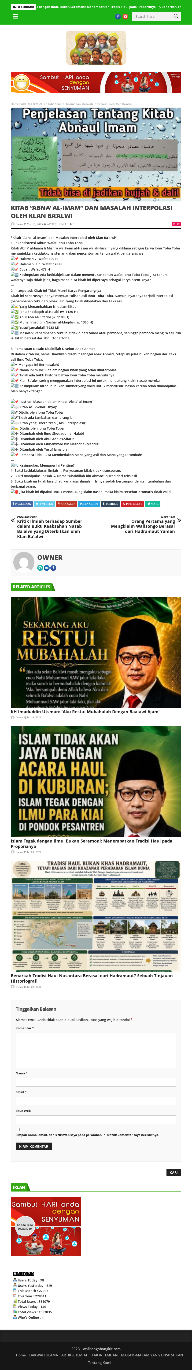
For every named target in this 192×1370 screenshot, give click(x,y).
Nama (21, 1073)
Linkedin (90, 503)
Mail (155, 503)
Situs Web (23, 1111)
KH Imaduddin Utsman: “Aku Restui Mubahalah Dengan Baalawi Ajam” (85, 711)
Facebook (23, 503)
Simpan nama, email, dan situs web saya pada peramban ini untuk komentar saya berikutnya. (87, 1135)
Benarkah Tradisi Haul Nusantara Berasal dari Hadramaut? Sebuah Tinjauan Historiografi (92, 978)
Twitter (46, 503)
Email (21, 1092)
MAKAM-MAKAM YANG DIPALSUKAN (152, 1355)
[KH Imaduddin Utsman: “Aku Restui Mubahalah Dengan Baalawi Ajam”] (96, 652)
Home (15, 104)
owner (19, 224)
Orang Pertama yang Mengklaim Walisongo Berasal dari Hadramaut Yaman (143, 524)
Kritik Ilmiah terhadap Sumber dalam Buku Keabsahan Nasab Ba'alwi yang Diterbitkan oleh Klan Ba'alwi (49, 527)
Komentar (25, 1028)
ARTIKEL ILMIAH (32, 104)
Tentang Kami (99, 1362)
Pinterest (134, 503)
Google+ (68, 503)
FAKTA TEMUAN (105, 1355)
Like (178, 224)
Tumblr (111, 503)
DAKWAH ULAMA (43, 1355)
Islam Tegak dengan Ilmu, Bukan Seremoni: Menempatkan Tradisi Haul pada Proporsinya (91, 843)
